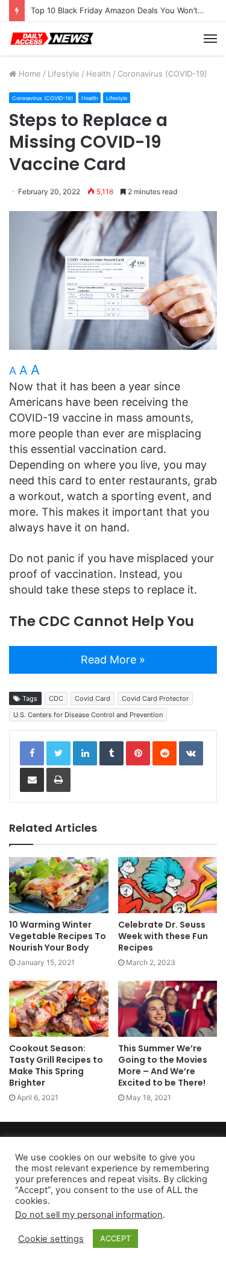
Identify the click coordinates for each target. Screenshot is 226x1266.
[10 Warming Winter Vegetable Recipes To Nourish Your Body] (58, 885)
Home (28, 73)
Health (98, 73)
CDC (56, 698)
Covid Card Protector (155, 698)
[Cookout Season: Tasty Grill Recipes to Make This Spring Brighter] (58, 1009)
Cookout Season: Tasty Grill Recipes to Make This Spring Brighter (56, 1065)
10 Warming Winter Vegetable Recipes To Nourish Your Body (57, 936)
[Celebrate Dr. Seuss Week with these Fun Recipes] (168, 885)
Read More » (113, 659)
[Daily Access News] (51, 38)
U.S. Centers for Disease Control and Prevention (88, 715)
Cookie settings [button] (51, 1238)
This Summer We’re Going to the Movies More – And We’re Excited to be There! (162, 1065)
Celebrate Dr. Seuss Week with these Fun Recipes (163, 936)
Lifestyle (64, 73)
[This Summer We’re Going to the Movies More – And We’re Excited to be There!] (168, 1009)
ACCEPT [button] (115, 1238)
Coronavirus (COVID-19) (162, 73)
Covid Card (92, 698)
